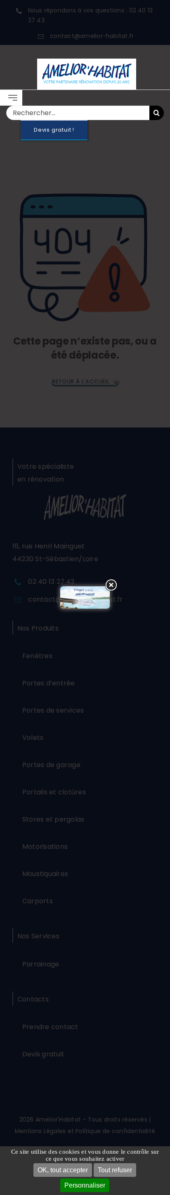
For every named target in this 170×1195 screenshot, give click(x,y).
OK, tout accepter (63, 1170)
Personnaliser (84, 1185)
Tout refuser (115, 1170)
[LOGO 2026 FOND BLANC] (86, 61)
